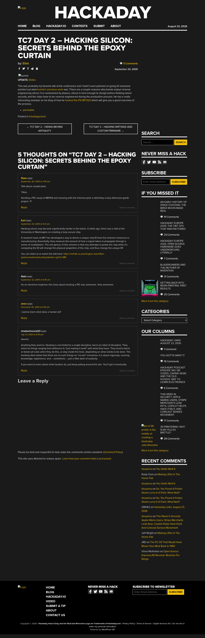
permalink (28, 110)
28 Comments (171, 438)
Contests (79, 26)
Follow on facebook (144, 162)
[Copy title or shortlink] (36, 68)
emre (24, 303)
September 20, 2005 (126, 69)
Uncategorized (37, 116)
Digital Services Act (162, 623)
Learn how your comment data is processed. (87, 458)
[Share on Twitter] (23, 68)
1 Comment (169, 349)
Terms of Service (144, 623)
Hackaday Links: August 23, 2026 (170, 342)
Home (22, 26)
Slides (32, 79)
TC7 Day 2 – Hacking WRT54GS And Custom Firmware (110, 128)
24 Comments (171, 234)
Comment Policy (113, 452)
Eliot (26, 63)
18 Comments (171, 361)
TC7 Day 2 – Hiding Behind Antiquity (45, 128)
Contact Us (55, 615)
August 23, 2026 (177, 26)
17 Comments (171, 420)
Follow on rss (159, 162)
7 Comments (170, 258)
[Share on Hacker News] (28, 68)
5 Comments (130, 63)
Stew (24, 178)
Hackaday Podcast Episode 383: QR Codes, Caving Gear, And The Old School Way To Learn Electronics (173, 375)
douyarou (147, 469)
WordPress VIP (108, 629)
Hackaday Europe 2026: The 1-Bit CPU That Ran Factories (173, 225)
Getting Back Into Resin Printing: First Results (173, 285)
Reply (24, 207)
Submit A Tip (56, 606)
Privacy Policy (128, 623)
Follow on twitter (149, 162)
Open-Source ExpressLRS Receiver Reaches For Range (161, 555)
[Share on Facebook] (19, 68)
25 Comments (171, 294)
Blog (36, 26)
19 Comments (171, 216)
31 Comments (171, 276)
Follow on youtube (154, 162)
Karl (23, 220)
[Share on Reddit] (32, 68)
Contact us (165, 162)
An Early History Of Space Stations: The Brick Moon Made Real (173, 206)
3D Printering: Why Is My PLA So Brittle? (172, 429)
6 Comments (170, 388)
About (116, 26)
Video (50, 601)
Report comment (127, 207)
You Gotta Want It (172, 355)
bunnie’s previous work (50, 89)
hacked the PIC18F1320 (78, 100)
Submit (99, 26)
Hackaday (102, 12)
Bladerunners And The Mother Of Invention (172, 267)
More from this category (155, 301)
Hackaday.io (56, 26)
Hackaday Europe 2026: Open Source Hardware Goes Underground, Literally (172, 246)
